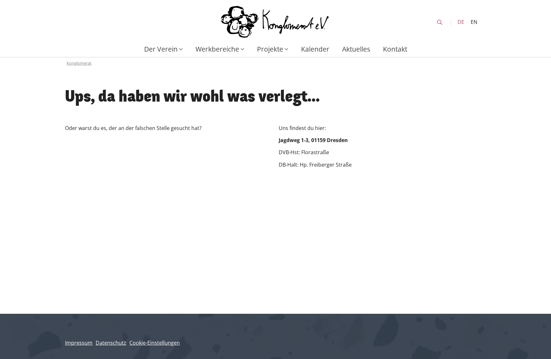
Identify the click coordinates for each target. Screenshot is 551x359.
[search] (439, 22)
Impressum (78, 342)
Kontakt (395, 49)
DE (461, 21)
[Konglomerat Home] (275, 22)
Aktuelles (356, 49)
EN (474, 21)
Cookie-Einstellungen (154, 342)
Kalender (315, 49)
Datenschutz (111, 342)
